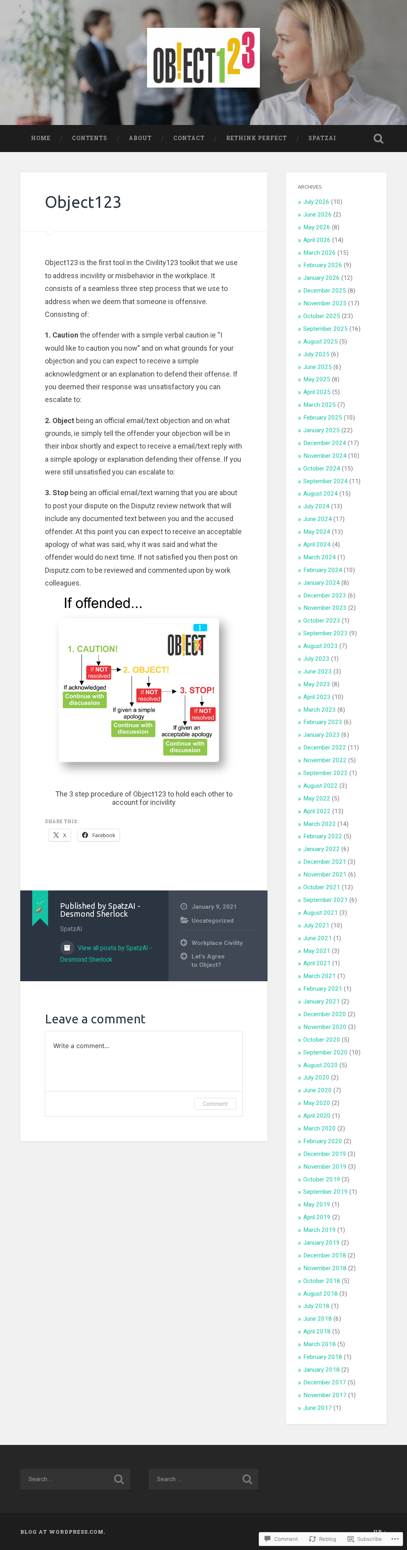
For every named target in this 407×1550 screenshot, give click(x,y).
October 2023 (321, 620)
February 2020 (322, 1141)
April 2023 (317, 697)
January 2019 (321, 1242)
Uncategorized (213, 920)
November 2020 (325, 1027)
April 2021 (317, 963)
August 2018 (320, 1293)
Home (40, 138)
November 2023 (325, 607)
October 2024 (321, 468)
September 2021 (325, 900)
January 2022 (321, 849)
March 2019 (319, 1230)
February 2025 (322, 417)
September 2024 (325, 481)
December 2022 (324, 747)
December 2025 (324, 290)
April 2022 (317, 811)
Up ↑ (380, 1532)
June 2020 (317, 1090)
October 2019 (321, 1179)
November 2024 (325, 455)
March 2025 (319, 404)
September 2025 (325, 328)
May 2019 (316, 1204)
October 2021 (321, 887)
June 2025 (317, 367)
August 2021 (320, 912)
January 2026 (321, 277)
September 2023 (325, 633)
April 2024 (317, 544)
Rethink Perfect (256, 138)
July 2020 (316, 1077)
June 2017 (317, 1407)
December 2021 (324, 861)
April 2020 (317, 1115)
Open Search (379, 138)
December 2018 (324, 1255)
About (140, 138)
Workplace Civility (217, 943)
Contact (189, 138)
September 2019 (325, 1191)
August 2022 (320, 785)
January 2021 (321, 1001)
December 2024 (324, 443)
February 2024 (322, 570)
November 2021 (325, 874)
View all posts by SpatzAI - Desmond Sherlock (106, 953)
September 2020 (325, 1052)
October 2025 (321, 316)
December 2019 (324, 1154)
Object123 (83, 202)
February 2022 (322, 836)
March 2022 (319, 824)
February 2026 (322, 265)
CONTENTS (89, 138)
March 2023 (319, 709)
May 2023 (316, 684)
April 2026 (317, 240)
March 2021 (319, 976)
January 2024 (321, 582)
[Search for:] (75, 1479)
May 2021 (316, 951)
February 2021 (322, 988)
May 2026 (316, 227)
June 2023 (317, 671)
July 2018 (316, 1306)
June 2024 (317, 519)
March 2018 (319, 1344)
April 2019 (317, 1217)
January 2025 (321, 430)
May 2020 (316, 1103)
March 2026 (319, 252)
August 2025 (320, 341)
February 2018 (322, 1357)
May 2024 (316, 531)
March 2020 (319, 1128)
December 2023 (324, 595)
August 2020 (320, 1065)
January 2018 (321, 1369)
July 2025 (316, 354)
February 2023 (322, 722)
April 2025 (317, 392)
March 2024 (319, 557)
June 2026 (317, 214)
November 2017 (325, 1395)
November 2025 (325, 303)
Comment (215, 1103)
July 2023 (316, 658)
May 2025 (316, 379)
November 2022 (325, 760)
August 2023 (320, 646)
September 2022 (325, 773)
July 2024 (316, 506)
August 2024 (320, 493)
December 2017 (324, 1382)
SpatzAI (322, 138)
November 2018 (325, 1268)
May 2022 (316, 798)
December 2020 (324, 1014)
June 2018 (317, 1318)
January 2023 (321, 734)
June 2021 (317, 938)
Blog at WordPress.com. (62, 1532)
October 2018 (321, 1281)
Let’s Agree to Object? (208, 960)
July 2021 (316, 925)
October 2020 (321, 1039)
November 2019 (325, 1166)
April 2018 (317, 1331)
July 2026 (316, 201)
